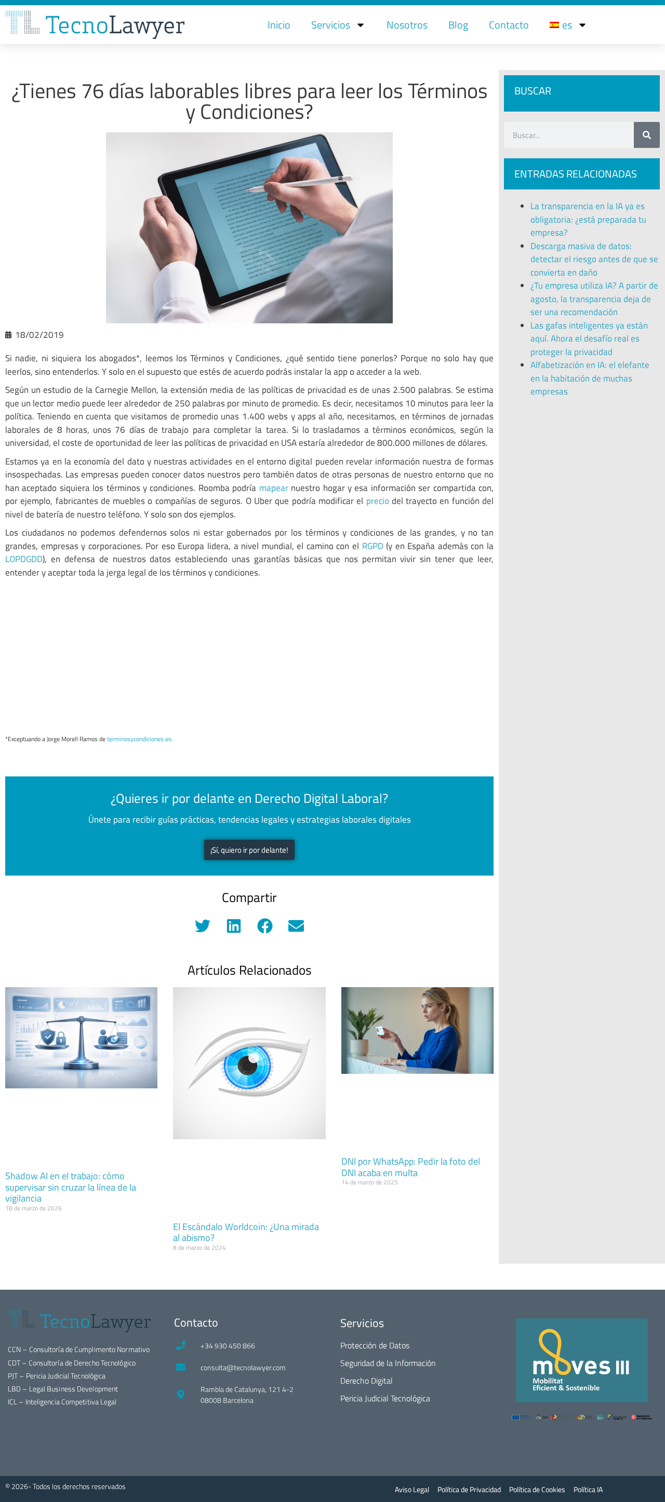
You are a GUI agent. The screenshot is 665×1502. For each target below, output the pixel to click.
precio (377, 501)
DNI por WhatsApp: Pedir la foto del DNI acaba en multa (410, 1167)
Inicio (279, 25)
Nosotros (407, 25)
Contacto (509, 25)
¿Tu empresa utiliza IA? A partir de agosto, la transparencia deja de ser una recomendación (594, 299)
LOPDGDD (24, 559)
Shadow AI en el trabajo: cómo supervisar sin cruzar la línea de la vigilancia (70, 1187)
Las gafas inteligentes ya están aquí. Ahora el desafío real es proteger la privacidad (589, 339)
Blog (458, 25)
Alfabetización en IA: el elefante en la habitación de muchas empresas (589, 378)
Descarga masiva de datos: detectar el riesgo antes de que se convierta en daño (594, 259)
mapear (273, 488)
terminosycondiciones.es (139, 739)
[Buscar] (647, 135)
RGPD (372, 546)
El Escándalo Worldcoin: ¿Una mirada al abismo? (246, 1232)
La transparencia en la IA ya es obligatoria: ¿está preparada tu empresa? (588, 219)
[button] (203, 926)
